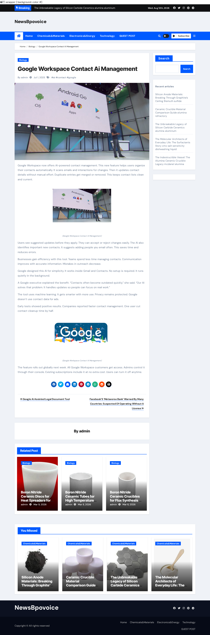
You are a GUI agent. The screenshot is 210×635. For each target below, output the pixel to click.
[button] (194, 36)
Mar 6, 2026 (129, 504)
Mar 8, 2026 (84, 504)
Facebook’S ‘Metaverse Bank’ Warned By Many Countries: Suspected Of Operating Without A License (117, 404)
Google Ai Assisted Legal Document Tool (46, 399)
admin (84, 431)
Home (29, 36)
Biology (23, 60)
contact (61, 77)
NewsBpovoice (30, 21)
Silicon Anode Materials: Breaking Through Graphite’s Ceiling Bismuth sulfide (171, 98)
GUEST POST (127, 36)
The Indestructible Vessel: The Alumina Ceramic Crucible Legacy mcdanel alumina (172, 161)
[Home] (19, 36)
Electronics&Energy (82, 36)
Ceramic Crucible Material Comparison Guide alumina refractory (171, 113)
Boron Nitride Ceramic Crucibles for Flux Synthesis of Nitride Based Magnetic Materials (126, 500)
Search (164, 58)
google (72, 77)
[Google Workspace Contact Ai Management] (82, 205)
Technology (107, 36)
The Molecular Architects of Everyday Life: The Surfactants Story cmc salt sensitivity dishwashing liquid (172, 144)
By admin (23, 77)
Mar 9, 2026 (40, 504)
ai (54, 77)
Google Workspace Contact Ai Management (77, 68)
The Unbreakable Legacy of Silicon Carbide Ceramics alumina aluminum (171, 128)
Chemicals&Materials (51, 36)
